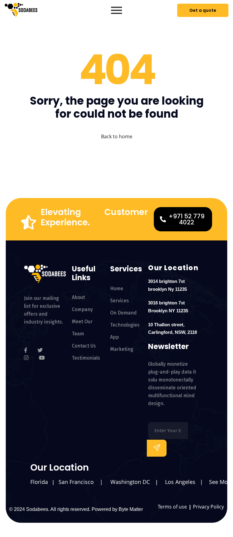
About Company (82, 303)
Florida (39, 481)
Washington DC (130, 481)
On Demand (123, 313)
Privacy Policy (208, 506)
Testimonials (86, 358)
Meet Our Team (82, 328)
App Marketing (121, 343)
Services (119, 301)
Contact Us (84, 346)
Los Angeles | (184, 481)
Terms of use (173, 506)
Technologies (125, 325)
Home (116, 288)
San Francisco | (81, 481)
